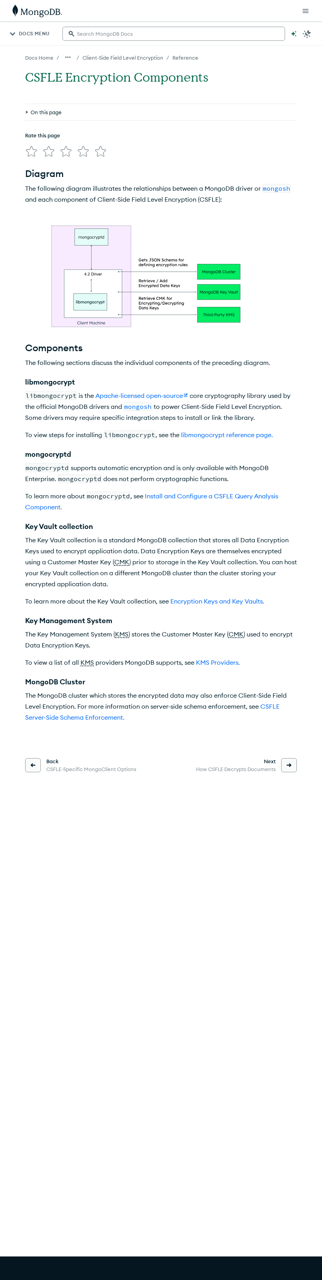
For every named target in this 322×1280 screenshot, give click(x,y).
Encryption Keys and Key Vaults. (217, 601)
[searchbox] (173, 34)
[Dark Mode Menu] (307, 33)
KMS (121, 634)
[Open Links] (305, 11)
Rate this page (42, 135)
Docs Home (39, 58)
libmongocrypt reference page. (227, 435)
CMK (121, 562)
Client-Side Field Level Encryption (122, 58)
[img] (31, 151)
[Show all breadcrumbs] (67, 57)
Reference (185, 58)
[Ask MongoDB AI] (293, 33)
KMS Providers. (218, 662)
